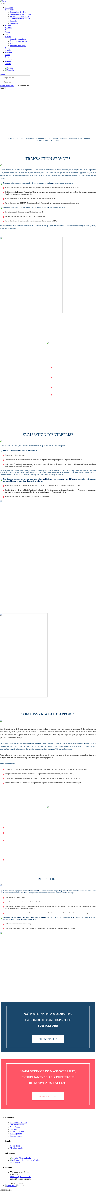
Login (2, 74)
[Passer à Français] (9, 70)
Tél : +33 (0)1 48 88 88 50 (20, 1177)
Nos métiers (14, 1129)
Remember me (23, 86)
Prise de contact (16, 1136)
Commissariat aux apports (79, 138)
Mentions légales (16, 1148)
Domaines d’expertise (18, 1122)
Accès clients (15, 1146)
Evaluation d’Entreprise (57, 138)
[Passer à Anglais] (9, 68)
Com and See (19, 1190)
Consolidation (43, 140)
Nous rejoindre (48, 1096)
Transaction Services (14, 138)
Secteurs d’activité (17, 1125)
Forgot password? (7, 86)
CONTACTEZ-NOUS (48, 1039)
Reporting (55, 140)
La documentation (17, 1131)
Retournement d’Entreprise (35, 138)
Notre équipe (15, 1127)
